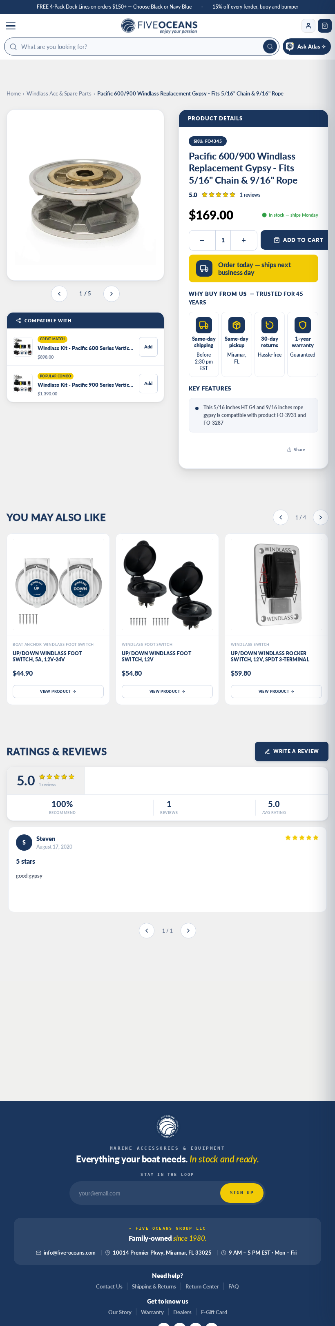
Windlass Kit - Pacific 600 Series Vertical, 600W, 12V (86, 348)
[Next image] (111, 294)
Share (299, 449)
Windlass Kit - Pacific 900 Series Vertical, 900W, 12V (86, 384)
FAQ (233, 1286)
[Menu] (10, 25)
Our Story (120, 1312)
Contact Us (109, 1286)
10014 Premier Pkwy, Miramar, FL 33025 (162, 1253)
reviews (250, 195)
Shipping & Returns (154, 1286)
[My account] (308, 26)
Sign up (242, 1192)
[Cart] (325, 26)
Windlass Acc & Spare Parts (59, 93)
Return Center (202, 1286)
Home (14, 93)
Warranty (152, 1312)
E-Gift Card (214, 1312)
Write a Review (296, 751)
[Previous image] (59, 294)
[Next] (320, 517)
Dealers (182, 1312)
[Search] (270, 46)
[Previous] (280, 517)
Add (148, 346)
